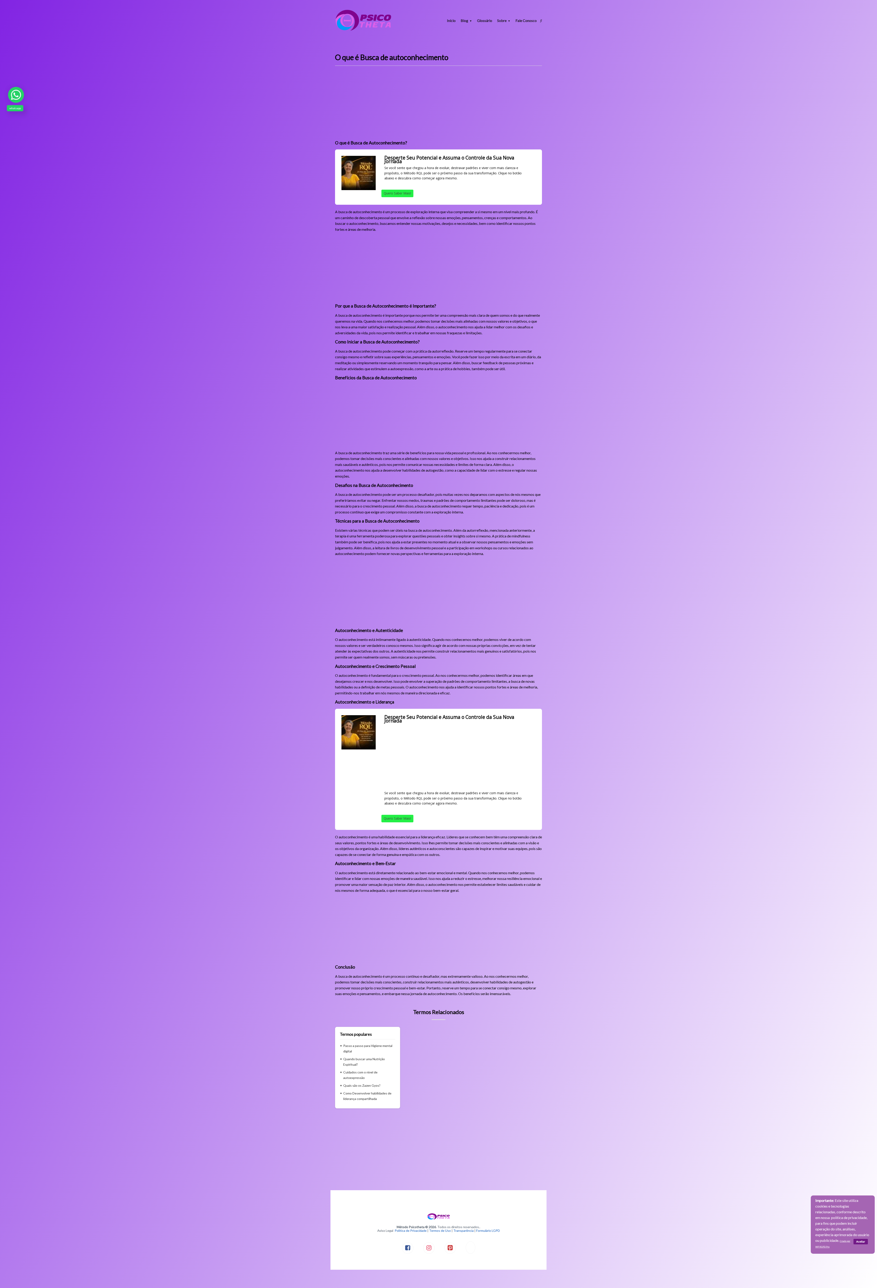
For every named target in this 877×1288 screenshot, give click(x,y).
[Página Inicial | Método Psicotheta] (363, 30)
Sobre (502, 20)
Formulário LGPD (488, 1230)
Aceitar (860, 1241)
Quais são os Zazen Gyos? (361, 1085)
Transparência (463, 1230)
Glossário (484, 20)
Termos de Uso (440, 1230)
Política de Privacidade (411, 1230)
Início (451, 20)
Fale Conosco (526, 20)
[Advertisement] (438, 105)
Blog (464, 20)
